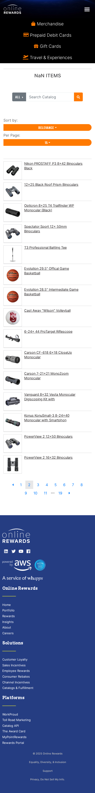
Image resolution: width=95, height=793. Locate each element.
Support (48, 770)
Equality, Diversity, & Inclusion (47, 762)
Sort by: (11, 120)
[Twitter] (13, 551)
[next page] (69, 493)
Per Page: (12, 135)
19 (60, 493)
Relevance (46, 127)
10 (35, 493)
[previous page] (12, 485)
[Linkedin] (6, 551)
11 (45, 493)
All (18, 96)
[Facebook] (28, 551)
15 (46, 142)
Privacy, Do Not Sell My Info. (47, 779)
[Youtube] (21, 551)
